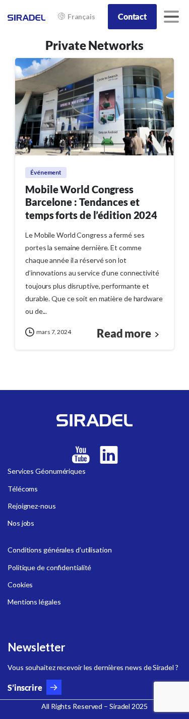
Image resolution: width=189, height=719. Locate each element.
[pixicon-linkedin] (109, 455)
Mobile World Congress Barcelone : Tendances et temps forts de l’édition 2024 (91, 202)
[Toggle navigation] (171, 16)
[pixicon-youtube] (81, 455)
